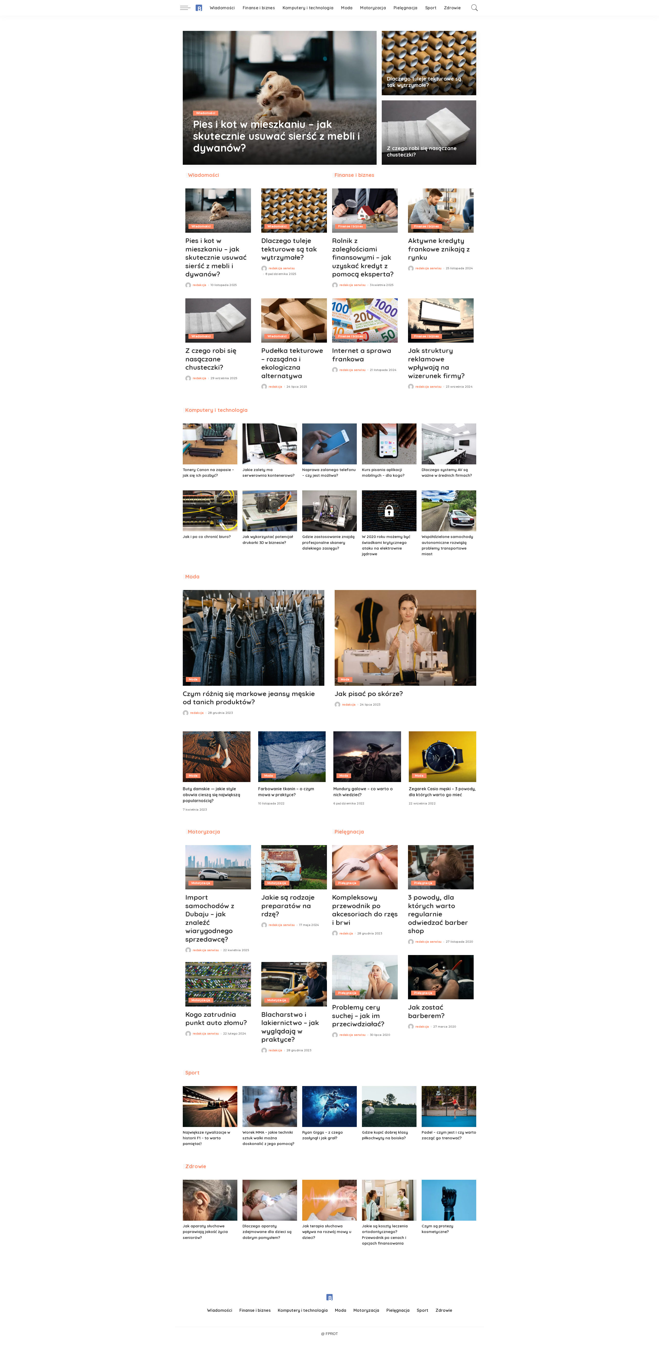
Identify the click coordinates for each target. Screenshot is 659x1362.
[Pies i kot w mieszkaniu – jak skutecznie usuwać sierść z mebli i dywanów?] (280, 98)
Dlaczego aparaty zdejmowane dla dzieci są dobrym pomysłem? (266, 1232)
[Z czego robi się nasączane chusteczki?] (429, 132)
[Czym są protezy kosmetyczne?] (449, 1200)
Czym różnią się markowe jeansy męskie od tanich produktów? (249, 697)
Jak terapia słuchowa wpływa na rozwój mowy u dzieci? (326, 1232)
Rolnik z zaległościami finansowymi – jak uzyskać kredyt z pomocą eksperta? (363, 257)
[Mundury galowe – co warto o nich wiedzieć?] (367, 756)
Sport (192, 1072)
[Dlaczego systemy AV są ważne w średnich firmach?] (449, 443)
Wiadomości (205, 113)
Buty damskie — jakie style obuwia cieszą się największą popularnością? (211, 794)
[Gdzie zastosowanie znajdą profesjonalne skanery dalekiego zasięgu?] (329, 510)
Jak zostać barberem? (426, 1011)
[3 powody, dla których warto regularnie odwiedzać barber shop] (441, 867)
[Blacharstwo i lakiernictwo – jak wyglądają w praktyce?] (294, 984)
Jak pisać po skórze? (369, 693)
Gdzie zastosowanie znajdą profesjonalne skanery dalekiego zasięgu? (328, 542)
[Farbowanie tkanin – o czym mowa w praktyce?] (292, 756)
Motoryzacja (204, 831)
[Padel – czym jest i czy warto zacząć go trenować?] (449, 1106)
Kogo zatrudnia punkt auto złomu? (216, 1018)
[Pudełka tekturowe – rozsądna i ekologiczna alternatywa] (294, 320)
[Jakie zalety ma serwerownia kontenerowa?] (269, 443)
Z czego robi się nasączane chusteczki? (210, 358)
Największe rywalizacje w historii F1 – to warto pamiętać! (206, 1138)
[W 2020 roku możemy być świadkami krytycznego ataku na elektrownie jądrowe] (389, 510)
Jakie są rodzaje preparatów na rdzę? (288, 905)
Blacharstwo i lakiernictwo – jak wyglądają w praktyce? (290, 1027)
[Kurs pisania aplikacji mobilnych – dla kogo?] (389, 443)
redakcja (207, 160)
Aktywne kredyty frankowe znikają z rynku (439, 249)
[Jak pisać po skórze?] (405, 638)
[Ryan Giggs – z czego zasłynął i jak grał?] (329, 1106)
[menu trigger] (188, 7)
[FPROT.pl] (199, 8)
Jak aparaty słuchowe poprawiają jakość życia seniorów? (205, 1232)
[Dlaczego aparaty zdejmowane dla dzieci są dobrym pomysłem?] (269, 1200)
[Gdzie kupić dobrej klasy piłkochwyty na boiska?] (389, 1106)
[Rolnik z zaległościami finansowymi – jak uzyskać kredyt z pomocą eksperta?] (365, 210)
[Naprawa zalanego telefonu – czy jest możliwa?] (329, 443)
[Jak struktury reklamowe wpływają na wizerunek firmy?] (441, 320)
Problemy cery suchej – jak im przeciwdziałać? (358, 1015)
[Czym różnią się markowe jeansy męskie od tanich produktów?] (253, 638)
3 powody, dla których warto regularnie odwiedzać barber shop (438, 914)
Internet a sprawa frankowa (361, 354)
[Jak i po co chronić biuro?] (210, 510)
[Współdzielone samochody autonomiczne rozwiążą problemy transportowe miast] (449, 510)
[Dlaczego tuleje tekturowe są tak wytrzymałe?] (429, 63)
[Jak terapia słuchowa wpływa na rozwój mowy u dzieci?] (329, 1200)
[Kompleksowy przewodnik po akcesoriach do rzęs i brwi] (365, 867)
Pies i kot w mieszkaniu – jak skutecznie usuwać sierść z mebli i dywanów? (276, 136)
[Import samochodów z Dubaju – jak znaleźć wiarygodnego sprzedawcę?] (218, 867)
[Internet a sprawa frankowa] (365, 320)
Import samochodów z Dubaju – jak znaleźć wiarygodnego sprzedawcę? (209, 918)
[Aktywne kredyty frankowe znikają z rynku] (441, 210)
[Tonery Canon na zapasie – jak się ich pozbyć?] (210, 443)
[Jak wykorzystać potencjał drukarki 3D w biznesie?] (269, 510)
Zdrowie (195, 1166)
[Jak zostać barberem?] (441, 977)
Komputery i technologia (216, 410)
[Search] (475, 7)
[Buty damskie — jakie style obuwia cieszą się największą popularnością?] (216, 756)
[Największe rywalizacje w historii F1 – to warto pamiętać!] (210, 1106)
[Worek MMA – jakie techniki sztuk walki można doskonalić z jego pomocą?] (269, 1106)
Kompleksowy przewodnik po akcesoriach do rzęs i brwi (365, 910)
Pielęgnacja (349, 831)
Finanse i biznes (354, 175)
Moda (192, 576)
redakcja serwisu (282, 268)
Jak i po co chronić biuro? (207, 536)
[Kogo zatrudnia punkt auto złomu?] (218, 984)
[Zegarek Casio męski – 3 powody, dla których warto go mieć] (442, 756)
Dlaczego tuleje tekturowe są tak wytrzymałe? (424, 81)
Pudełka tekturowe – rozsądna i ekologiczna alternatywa (292, 363)
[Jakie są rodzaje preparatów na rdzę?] (294, 867)
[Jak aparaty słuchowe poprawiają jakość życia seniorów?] (210, 1200)
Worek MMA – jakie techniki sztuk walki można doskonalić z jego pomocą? (268, 1138)
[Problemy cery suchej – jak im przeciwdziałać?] (365, 977)
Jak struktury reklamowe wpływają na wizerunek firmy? (436, 363)
